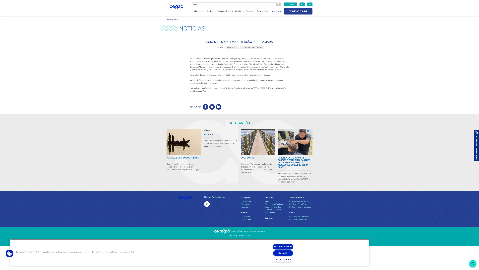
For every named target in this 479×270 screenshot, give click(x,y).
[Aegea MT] (207, 204)
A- (309, 4)
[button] (10, 254)
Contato (292, 212)
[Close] (364, 245)
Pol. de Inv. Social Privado (299, 204)
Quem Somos (246, 201)
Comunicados (246, 219)
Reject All (283, 253)
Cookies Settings (283, 259)
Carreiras (249, 11)
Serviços (269, 197)
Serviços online (298, 11)
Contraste (290, 4)
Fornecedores (262, 11)
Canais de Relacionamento (299, 217)
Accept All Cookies (283, 247)
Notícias (175, 19)
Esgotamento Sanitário (274, 204)
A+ (302, 4)
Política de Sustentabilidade (300, 207)
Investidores (245, 207)
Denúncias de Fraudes (298, 219)
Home (169, 19)
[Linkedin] (219, 107)
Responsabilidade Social (298, 201)
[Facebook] (205, 107)
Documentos (270, 213)
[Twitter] (212, 107)
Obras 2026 (245, 217)
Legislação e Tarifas (273, 207)
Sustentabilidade (296, 197)
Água (267, 201)
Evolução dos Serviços (274, 210)
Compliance (245, 204)
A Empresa (245, 197)
